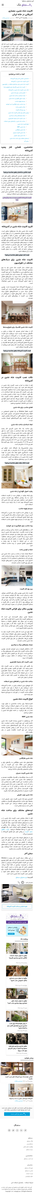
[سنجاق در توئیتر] (13, 1130)
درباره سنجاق (29, 1150)
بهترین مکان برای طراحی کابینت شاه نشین (18, 113)
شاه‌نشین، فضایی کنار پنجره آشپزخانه (19, 79)
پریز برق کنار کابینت (20, 110)
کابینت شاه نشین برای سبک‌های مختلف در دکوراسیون (15, 84)
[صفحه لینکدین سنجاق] (21, 1130)
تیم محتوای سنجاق (21, 877)
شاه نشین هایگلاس (20, 130)
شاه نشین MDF (21, 127)
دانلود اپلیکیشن (29, 1176)
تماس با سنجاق (29, 1171)
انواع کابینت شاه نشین (23, 124)
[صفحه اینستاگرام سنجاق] (17, 1130)
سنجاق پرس (30, 1144)
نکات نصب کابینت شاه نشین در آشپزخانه (18, 90)
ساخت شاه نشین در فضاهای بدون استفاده (14, 121)
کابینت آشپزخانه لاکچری (24, 198)
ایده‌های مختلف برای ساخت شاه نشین (19, 138)
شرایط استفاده (29, 1183)
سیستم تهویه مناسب (20, 101)
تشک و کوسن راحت (20, 107)
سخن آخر (26, 141)
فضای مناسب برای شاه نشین (18, 93)
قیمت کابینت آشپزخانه (24, 351)
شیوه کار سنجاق (29, 1168)
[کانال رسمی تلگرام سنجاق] (25, 1130)
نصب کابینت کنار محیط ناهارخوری (16, 118)
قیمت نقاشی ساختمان (24, 172)
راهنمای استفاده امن (17, 1183)
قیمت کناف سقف (23, 463)
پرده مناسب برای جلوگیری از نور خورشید (15, 104)
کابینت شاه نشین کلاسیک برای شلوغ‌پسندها (14, 87)
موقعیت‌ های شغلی (28, 1147)
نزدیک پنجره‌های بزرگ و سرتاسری (17, 116)
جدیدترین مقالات (5, 18)
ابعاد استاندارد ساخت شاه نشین (17, 96)
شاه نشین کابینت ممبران (19, 133)
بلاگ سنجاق (30, 1141)
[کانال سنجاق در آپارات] (9, 1130)
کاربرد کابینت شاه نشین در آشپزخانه (20, 81)
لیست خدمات (29, 1174)
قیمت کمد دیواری (24, 255)
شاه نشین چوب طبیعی (19, 136)
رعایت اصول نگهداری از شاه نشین (17, 99)
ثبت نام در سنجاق (28, 1159)
